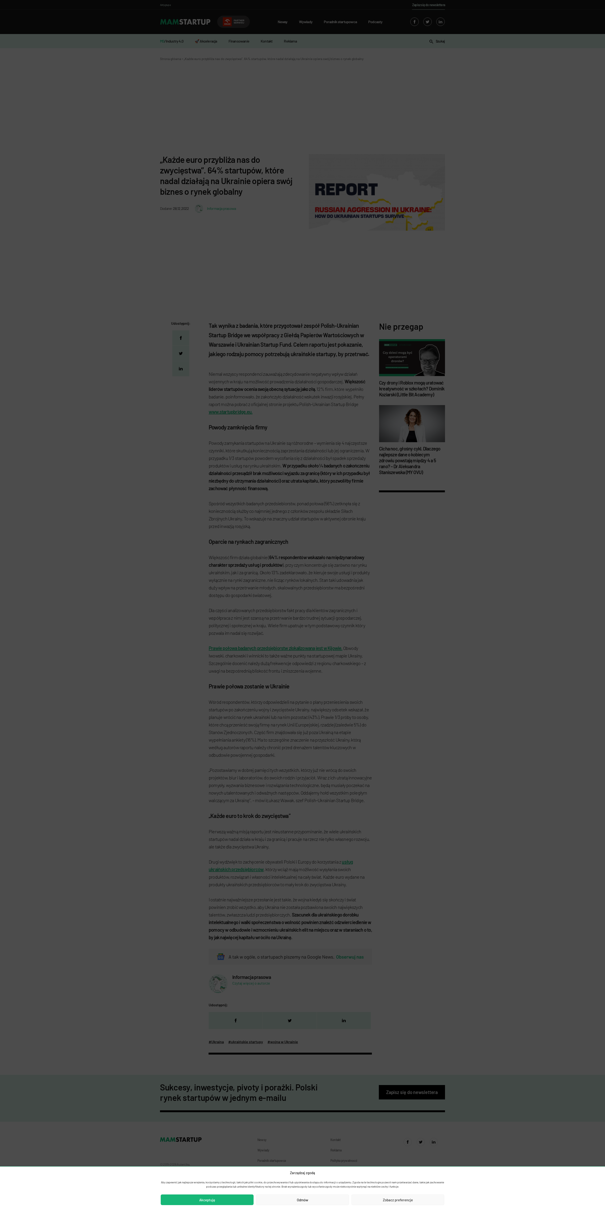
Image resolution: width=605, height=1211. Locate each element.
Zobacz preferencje (398, 1200)
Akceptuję (207, 1200)
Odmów (302, 1200)
